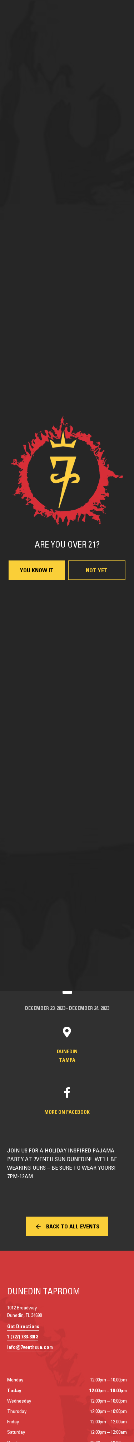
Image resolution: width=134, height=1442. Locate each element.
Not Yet (97, 796)
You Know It (37, 796)
